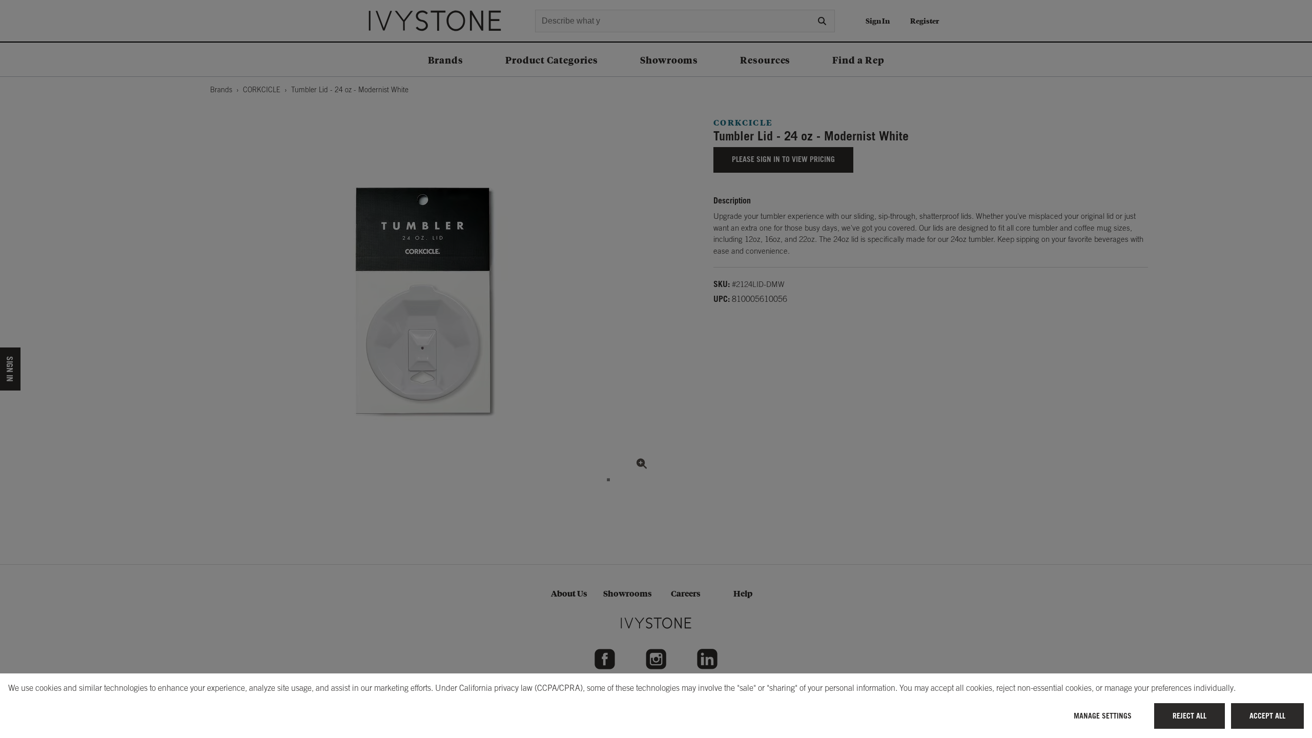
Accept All (1267, 715)
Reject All (1189, 715)
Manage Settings (1103, 715)
